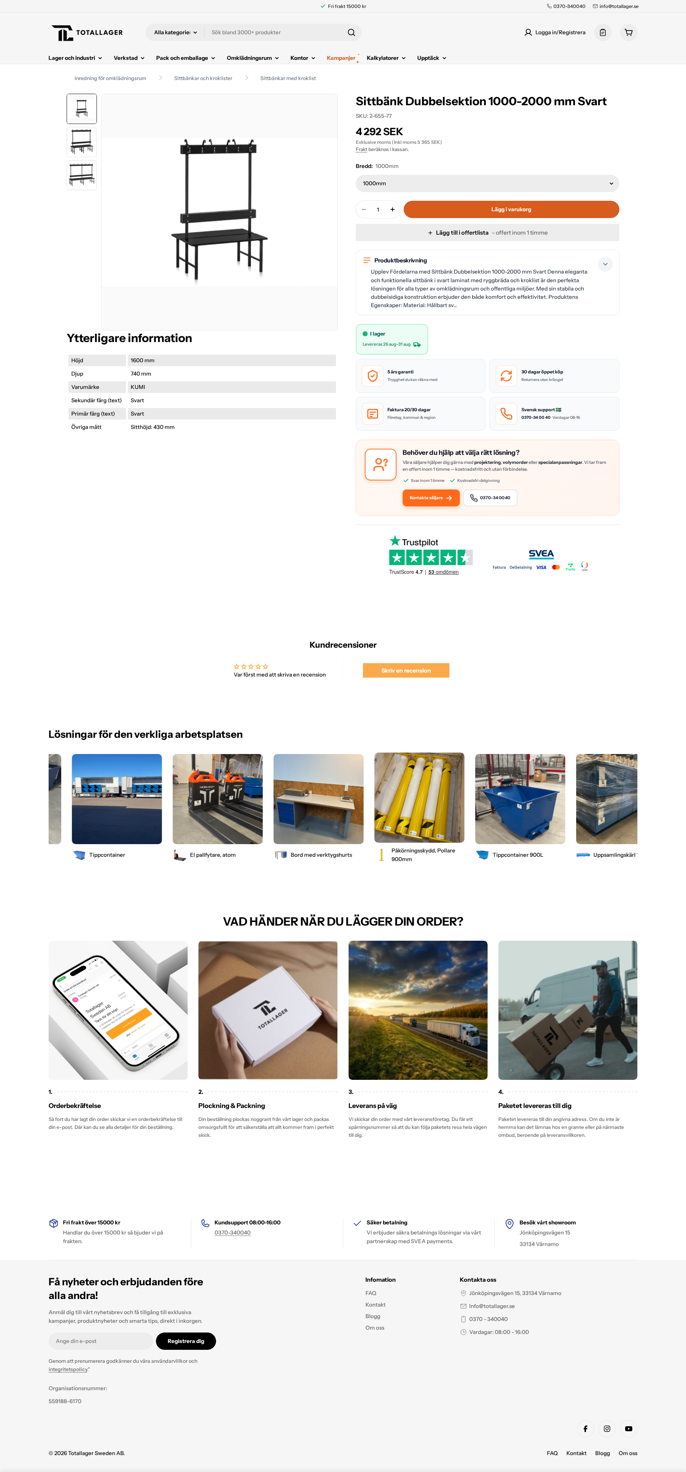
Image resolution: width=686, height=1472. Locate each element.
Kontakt (576, 1453)
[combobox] (253, 32)
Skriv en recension (406, 670)
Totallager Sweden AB (96, 1453)
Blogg (602, 1453)
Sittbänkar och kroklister (203, 78)
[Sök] (351, 32)
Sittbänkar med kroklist (288, 78)
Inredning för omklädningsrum (110, 78)
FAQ (552, 1453)
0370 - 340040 (488, 1319)
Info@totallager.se (492, 1306)
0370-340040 (233, 1232)
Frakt (361, 149)
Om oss (628, 1453)
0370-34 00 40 (536, 417)
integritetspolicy (68, 1369)
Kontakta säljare (426, 497)
